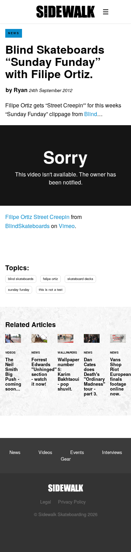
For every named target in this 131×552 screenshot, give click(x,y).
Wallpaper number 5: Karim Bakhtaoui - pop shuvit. (65, 367)
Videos (45, 452)
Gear (66, 458)
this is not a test (51, 289)
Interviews (112, 452)
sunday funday (18, 289)
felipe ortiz (50, 278)
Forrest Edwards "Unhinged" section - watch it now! (39, 364)
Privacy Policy (72, 501)
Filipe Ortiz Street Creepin (37, 217)
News (13, 33)
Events (77, 452)
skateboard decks (80, 278)
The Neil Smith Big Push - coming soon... (13, 367)
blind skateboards (21, 278)
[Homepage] (65, 486)
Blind (90, 114)
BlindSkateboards (27, 226)
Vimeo (67, 226)
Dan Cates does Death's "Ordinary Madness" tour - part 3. (92, 369)
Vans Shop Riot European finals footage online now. (118, 369)
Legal (45, 501)
